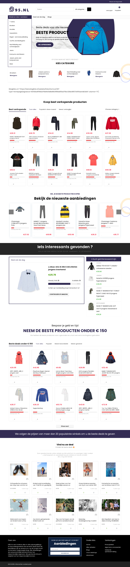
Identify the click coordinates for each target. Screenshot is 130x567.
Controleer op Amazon (58, 299)
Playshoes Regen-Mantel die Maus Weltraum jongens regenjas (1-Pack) (41, 373)
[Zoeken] (89, 9)
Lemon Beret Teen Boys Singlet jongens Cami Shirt (64, 372)
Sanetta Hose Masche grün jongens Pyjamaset (64, 223)
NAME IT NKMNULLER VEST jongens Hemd (17, 137)
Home (88, 545)
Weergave (13, 75)
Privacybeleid (109, 545)
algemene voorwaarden (113, 547)
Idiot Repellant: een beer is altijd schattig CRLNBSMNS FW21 (110, 521)
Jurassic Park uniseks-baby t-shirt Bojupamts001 (17, 174)
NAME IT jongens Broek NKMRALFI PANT (74, 174)
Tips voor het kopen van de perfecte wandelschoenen (65, 520)
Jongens (98, 275)
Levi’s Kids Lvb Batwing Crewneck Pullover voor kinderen (112, 138)
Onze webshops (91, 553)
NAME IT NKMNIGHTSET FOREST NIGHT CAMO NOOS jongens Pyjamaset (73, 139)
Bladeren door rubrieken (18, 17)
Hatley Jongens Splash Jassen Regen (112, 174)
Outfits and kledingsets (17, 41)
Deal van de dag (39, 17)
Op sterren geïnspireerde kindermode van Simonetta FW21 (41, 521)
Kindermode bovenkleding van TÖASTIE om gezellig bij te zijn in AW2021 (42, 485)
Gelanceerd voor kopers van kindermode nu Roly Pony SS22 (18, 521)
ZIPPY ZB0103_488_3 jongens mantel (85, 409)
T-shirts (12, 22)
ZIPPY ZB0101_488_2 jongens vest (16, 372)
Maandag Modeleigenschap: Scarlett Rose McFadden (88, 521)
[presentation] (11, 212)
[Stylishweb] (27, 479)
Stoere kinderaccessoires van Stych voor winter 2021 (87, 484)
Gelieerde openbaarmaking (110, 551)
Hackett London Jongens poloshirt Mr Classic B (92, 174)
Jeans (12, 50)
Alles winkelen (90, 547)
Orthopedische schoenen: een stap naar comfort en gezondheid (19, 485)
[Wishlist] (109, 8)
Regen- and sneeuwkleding (19, 37)
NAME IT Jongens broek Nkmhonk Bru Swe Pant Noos (18, 223)
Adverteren (90, 555)
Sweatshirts (13, 33)
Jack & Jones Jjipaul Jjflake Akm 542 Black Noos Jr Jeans (92, 138)
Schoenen (13, 488)
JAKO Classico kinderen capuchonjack (36, 137)
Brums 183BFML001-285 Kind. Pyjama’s (55, 137)
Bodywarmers (100, 303)
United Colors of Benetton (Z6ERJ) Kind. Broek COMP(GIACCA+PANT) (18, 410)
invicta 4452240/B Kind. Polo (108, 222)
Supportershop (38, 408)
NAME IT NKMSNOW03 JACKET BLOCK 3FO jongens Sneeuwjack (111, 373)
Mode (34, 488)
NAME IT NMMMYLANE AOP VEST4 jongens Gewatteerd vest (106, 308)
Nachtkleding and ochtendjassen (15, 46)
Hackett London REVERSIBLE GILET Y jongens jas (41, 223)
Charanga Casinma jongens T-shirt (87, 222)
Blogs (50, 17)
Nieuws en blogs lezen (115, 1)
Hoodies (12, 29)
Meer (11, 64)
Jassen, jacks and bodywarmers (15, 59)
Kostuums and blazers (17, 54)
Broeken (12, 25)
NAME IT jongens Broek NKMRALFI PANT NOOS (55, 174)
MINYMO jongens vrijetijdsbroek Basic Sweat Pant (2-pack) (35, 174)
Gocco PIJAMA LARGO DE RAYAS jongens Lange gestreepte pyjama (64, 410)
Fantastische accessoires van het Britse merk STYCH (110, 484)
